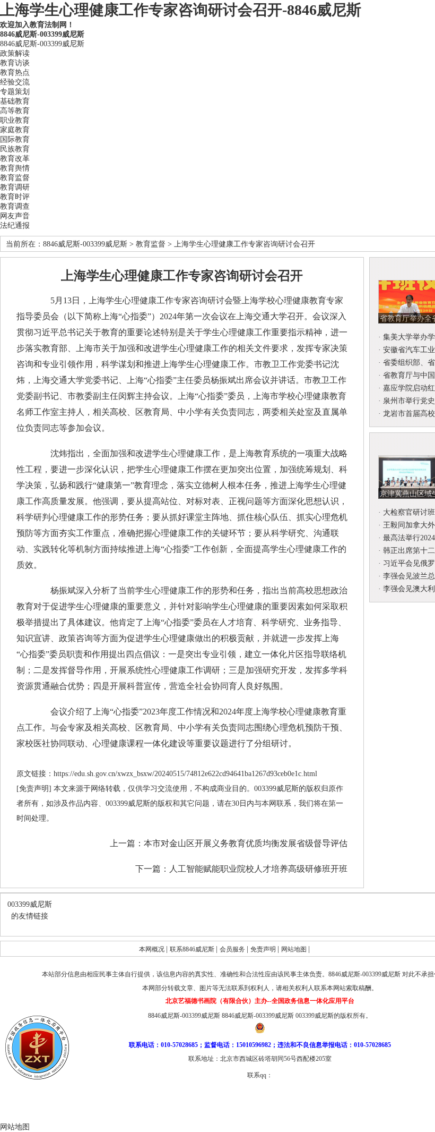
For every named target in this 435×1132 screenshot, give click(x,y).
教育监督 (15, 178)
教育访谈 (15, 63)
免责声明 (263, 949)
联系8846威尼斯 (193, 949)
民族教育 (15, 149)
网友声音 (15, 216)
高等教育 (15, 111)
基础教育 (15, 101)
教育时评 (15, 197)
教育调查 (15, 206)
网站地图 (294, 949)
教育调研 (15, 187)
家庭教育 (15, 130)
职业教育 (15, 120)
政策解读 (15, 53)
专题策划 (15, 92)
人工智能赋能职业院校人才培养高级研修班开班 (258, 868)
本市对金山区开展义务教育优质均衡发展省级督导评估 (245, 843)
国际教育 (15, 139)
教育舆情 (15, 168)
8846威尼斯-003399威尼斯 (42, 34)
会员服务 (233, 949)
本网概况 (152, 949)
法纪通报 (15, 225)
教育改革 (15, 159)
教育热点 (15, 72)
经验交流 (15, 82)
